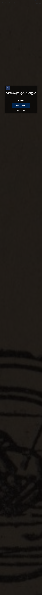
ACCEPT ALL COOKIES (21, 105)
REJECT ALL (21, 100)
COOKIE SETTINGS (21, 110)
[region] (21, 99)
